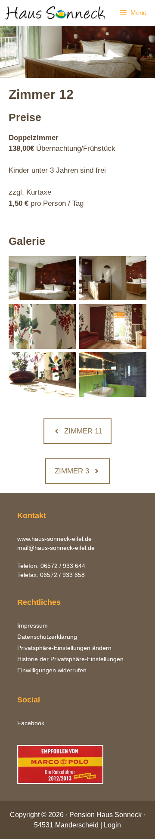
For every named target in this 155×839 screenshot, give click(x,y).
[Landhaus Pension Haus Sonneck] (55, 12)
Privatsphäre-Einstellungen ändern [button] (64, 647)
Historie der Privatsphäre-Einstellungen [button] (70, 659)
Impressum (32, 625)
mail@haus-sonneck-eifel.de (56, 547)
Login (112, 825)
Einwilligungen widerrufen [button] (52, 670)
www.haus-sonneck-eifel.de (54, 538)
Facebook (30, 723)
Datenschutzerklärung (47, 636)
